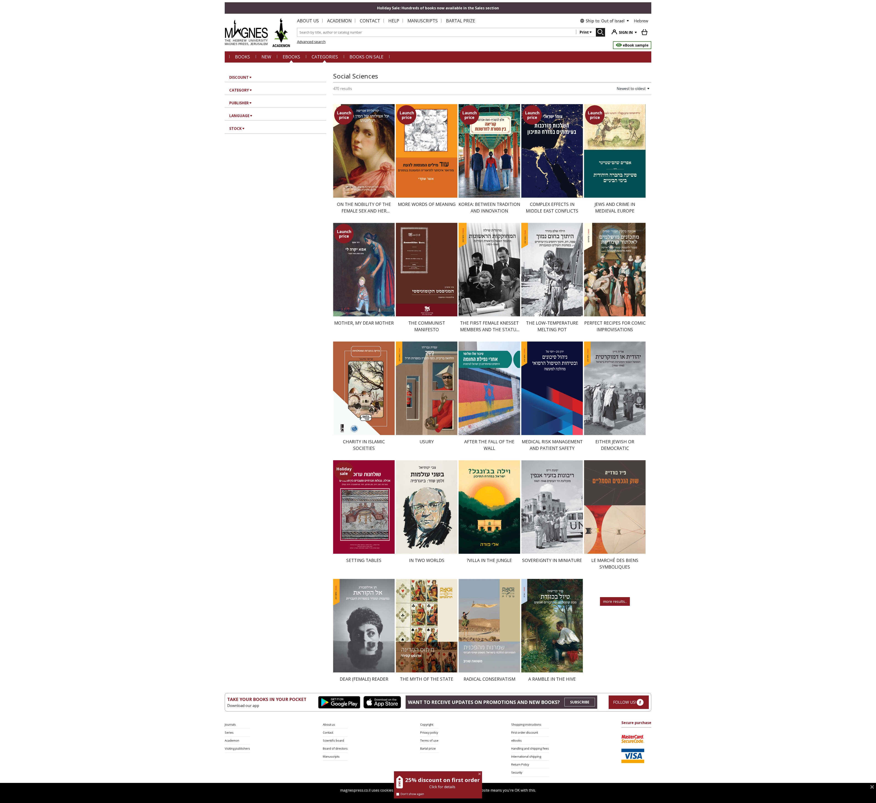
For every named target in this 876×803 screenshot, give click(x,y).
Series (229, 732)
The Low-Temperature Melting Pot (552, 326)
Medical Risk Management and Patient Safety (552, 444)
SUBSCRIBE (579, 702)
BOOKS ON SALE (366, 57)
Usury (427, 441)
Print (584, 32)
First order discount (524, 732)
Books (242, 57)
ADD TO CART (363, 190)
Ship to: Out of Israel (605, 21)
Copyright (426, 724)
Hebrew (641, 21)
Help (393, 21)
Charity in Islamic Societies (364, 444)
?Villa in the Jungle (489, 560)
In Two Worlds (426, 560)
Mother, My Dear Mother (364, 323)
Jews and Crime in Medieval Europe (614, 207)
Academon (339, 21)
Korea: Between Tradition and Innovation (489, 207)
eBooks (291, 57)
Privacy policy (429, 732)
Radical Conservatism (489, 679)
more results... (615, 601)
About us (308, 21)
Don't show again (412, 794)
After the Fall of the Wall (489, 444)
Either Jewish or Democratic (614, 444)
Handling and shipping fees (530, 748)
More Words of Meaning (427, 204)
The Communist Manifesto (426, 326)
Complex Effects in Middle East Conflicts (552, 207)
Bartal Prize (460, 21)
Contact (370, 21)
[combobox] (436, 32)
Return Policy (520, 764)
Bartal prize (428, 748)
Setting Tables (363, 560)
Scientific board (333, 740)
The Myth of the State (426, 679)
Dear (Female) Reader (364, 679)
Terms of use (429, 740)
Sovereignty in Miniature (552, 560)
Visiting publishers (237, 748)
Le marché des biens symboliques (614, 563)
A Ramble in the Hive (552, 679)
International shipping (526, 756)
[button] (617, 88)
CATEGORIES (325, 57)
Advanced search (311, 41)
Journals (230, 724)
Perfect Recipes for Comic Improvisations (615, 326)
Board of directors (335, 748)
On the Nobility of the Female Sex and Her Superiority (364, 210)
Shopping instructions (526, 724)
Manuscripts (422, 21)
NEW (266, 57)
